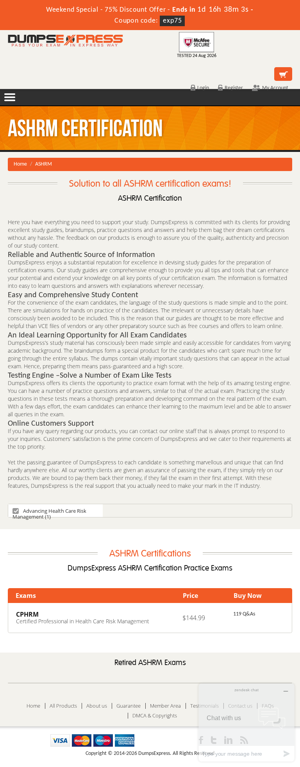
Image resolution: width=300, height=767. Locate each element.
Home (20, 164)
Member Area (165, 706)
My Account (275, 88)
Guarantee (128, 706)
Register (234, 88)
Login (203, 88)
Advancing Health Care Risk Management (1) (49, 512)
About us (96, 706)
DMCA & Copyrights (154, 716)
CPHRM (27, 614)
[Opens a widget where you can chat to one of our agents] (246, 722)
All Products (63, 706)
